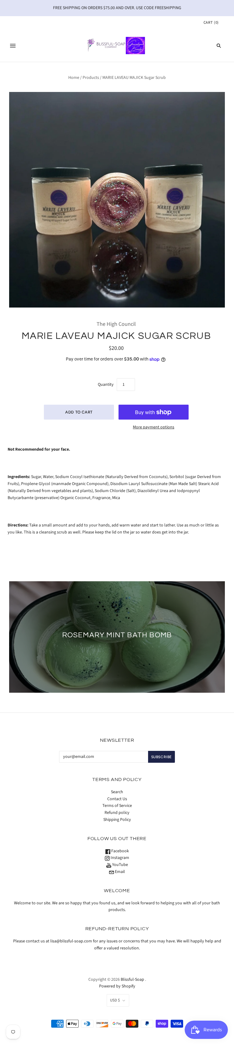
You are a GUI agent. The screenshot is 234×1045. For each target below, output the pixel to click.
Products (91, 78)
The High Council (116, 324)
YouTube (119, 865)
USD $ (115, 1000)
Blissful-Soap (132, 979)
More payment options (153, 427)
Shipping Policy (117, 820)
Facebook (119, 851)
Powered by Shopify (117, 986)
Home (73, 78)
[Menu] (12, 45)
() (211, 22)
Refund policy (117, 813)
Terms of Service (117, 806)
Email (119, 872)
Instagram (119, 858)
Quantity (106, 385)
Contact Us (117, 799)
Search (117, 792)
